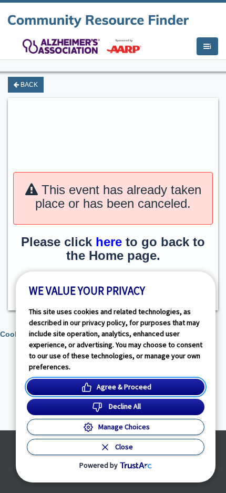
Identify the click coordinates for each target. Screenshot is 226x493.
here (109, 242)
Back (28, 84)
